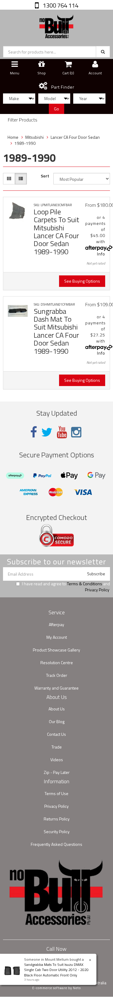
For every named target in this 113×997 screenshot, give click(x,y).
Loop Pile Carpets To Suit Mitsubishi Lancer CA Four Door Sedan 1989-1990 (56, 231)
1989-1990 (25, 143)
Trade (57, 747)
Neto (77, 988)
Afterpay (56, 624)
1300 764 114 (60, 5)
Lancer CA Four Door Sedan (75, 137)
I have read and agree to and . (66, 587)
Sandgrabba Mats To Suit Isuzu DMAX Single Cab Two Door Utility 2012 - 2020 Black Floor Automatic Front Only (56, 970)
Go (56, 109)
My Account (56, 637)
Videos (56, 759)
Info (101, 254)
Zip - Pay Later (57, 772)
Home (13, 137)
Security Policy (57, 831)
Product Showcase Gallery (56, 650)
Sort (45, 176)
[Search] (103, 51)
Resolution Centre (56, 662)
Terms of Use (56, 793)
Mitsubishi (34, 137)
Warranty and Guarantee (56, 688)
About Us (57, 709)
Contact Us (56, 734)
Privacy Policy (97, 589)
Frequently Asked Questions (56, 844)
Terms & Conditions (84, 583)
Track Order (56, 675)
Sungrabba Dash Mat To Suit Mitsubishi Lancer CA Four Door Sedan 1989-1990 (56, 331)
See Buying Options (82, 281)
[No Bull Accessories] (56, 25)
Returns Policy (57, 819)
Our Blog (56, 721)
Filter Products (22, 120)
